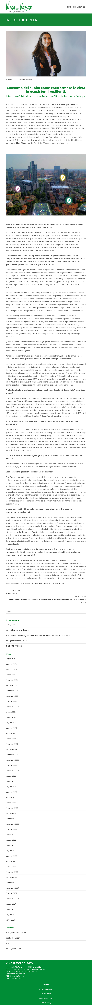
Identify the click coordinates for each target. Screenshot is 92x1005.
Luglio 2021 (10, 909)
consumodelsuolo (17, 584)
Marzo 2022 (11, 866)
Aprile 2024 (10, 733)
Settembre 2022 (12, 834)
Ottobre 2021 (11, 893)
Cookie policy (46, 1003)
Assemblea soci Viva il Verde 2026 (20, 630)
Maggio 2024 (11, 728)
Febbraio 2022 (12, 872)
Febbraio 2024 (12, 744)
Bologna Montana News (16, 932)
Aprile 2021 (10, 920)
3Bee (8, 584)
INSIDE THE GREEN (14, 646)
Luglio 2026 (10, 658)
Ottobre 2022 (11, 829)
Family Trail (10, 625)
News (8, 943)
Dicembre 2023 (12, 754)
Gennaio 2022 (11, 877)
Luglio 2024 (10, 717)
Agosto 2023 (11, 776)
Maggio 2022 (11, 856)
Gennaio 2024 (11, 749)
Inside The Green (26, 79)
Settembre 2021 (12, 898)
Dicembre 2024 (12, 690)
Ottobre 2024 (11, 701)
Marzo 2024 (11, 738)
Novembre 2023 (12, 760)
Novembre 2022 (12, 824)
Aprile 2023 (10, 797)
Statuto (46, 985)
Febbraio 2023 (12, 808)
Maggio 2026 (11, 664)
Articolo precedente (13, 592)
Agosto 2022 (11, 840)
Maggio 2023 (11, 792)
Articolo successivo (47, 599)
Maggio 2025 (11, 669)
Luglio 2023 (10, 781)
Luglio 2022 (10, 845)
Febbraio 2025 (12, 680)
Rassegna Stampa (13, 948)
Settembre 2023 (12, 770)
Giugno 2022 (11, 850)
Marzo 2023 (11, 802)
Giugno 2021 (11, 914)
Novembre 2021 (12, 888)
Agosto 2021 (11, 904)
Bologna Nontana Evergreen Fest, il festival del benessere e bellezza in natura (38, 635)
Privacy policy (46, 994)
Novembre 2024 (12, 696)
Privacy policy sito (46, 998)
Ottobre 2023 (11, 765)
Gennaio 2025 (11, 685)
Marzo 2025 (11, 674)
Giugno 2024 (11, 722)
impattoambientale (58, 584)
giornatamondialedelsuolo (41, 584)
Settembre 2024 (12, 706)
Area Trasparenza (46, 989)
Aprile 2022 (10, 861)
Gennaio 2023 (11, 813)
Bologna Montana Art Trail (17, 640)
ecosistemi (28, 584)
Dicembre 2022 (12, 818)
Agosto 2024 (11, 712)
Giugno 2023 (11, 786)
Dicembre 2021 (12, 882)
